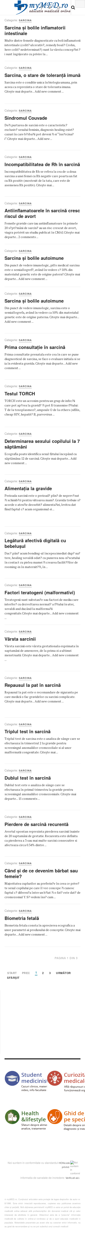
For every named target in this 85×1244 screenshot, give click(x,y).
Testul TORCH (20, 393)
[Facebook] (42, 7)
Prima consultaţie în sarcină (35, 347)
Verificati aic (72, 1178)
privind (65, 1167)
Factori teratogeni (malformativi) (40, 592)
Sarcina (25, 20)
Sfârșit (13, 978)
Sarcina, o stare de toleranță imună (42, 75)
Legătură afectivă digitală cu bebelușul (35, 543)
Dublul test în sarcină (28, 777)
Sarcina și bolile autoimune (34, 258)
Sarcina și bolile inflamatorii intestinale (35, 30)
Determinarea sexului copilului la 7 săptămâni (42, 444)
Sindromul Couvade (26, 118)
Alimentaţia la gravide (28, 488)
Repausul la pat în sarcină (33, 685)
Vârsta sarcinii (20, 638)
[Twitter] (49, 7)
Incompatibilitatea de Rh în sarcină (42, 164)
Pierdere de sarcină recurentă (36, 824)
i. (79, 1178)
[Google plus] (59, 7)
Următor (63, 973)
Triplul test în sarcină (28, 731)
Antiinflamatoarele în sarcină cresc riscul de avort (42, 213)
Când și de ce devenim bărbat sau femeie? (41, 873)
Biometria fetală (22, 918)
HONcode (64, 1163)
